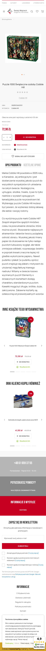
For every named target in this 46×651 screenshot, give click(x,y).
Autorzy (13, 3)
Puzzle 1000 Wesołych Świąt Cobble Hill (23, 346)
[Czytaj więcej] (33, 553)
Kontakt (23, 611)
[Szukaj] (31, 11)
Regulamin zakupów (23, 602)
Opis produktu (13, 165)
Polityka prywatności (23, 606)
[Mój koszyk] (42, 11)
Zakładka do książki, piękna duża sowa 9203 (23, 420)
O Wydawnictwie (23, 593)
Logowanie (26, 3)
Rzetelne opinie (32, 165)
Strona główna (7, 19)
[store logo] (17, 11)
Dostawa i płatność (23, 597)
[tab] (13, 167)
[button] (22, 74)
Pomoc (4, 3)
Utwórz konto (38, 3)
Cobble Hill (23, 98)
